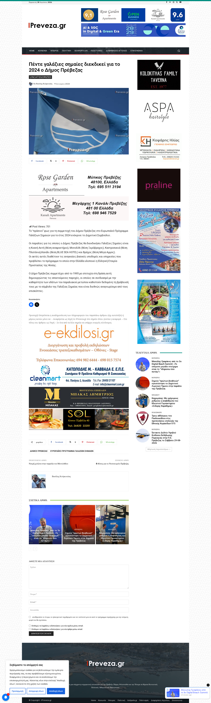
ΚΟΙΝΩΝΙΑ (45, 527)
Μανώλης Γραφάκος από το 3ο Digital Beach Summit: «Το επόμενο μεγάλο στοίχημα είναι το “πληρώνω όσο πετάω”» (45, 535)
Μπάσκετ (112, 529)
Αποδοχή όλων (56, 691)
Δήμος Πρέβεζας (39, 451)
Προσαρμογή (17, 691)
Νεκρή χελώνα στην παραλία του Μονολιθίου (48, 463)
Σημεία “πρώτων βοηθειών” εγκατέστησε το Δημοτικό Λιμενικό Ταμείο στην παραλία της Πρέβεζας (79, 537)
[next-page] (35, 549)
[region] (37, 678)
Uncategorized (40, 77)
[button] (178, 50)
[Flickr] (170, 2)
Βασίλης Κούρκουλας (44, 84)
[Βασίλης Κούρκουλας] (31, 84)
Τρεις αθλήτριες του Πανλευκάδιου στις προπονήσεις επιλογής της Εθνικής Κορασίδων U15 (165, 419)
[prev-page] (30, 549)
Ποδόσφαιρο (157, 412)
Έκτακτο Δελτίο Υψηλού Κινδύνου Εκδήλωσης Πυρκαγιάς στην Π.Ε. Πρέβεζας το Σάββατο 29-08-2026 (166, 437)
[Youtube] (180, 2)
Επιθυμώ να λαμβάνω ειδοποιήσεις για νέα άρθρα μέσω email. (57, 629)
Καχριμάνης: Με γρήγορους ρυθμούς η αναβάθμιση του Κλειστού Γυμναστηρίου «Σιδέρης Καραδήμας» (112, 537)
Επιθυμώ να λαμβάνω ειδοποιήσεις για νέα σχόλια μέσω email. (57, 626)
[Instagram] (173, 2)
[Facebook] (166, 2)
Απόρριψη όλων (36, 691)
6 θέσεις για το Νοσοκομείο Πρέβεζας (112, 463)
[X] (177, 2)
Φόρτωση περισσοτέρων (157, 449)
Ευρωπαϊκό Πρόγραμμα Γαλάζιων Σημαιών (71, 451)
